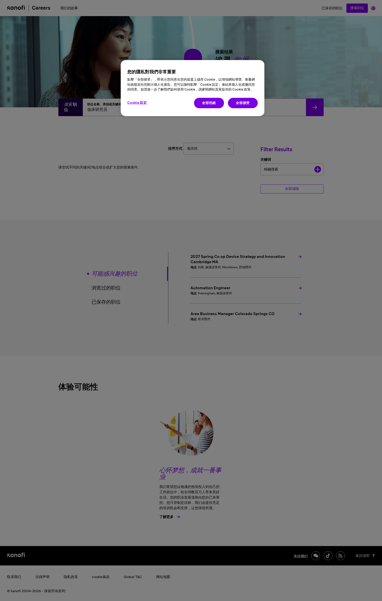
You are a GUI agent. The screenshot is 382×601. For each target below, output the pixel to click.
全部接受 (243, 103)
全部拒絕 (209, 103)
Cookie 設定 (137, 102)
